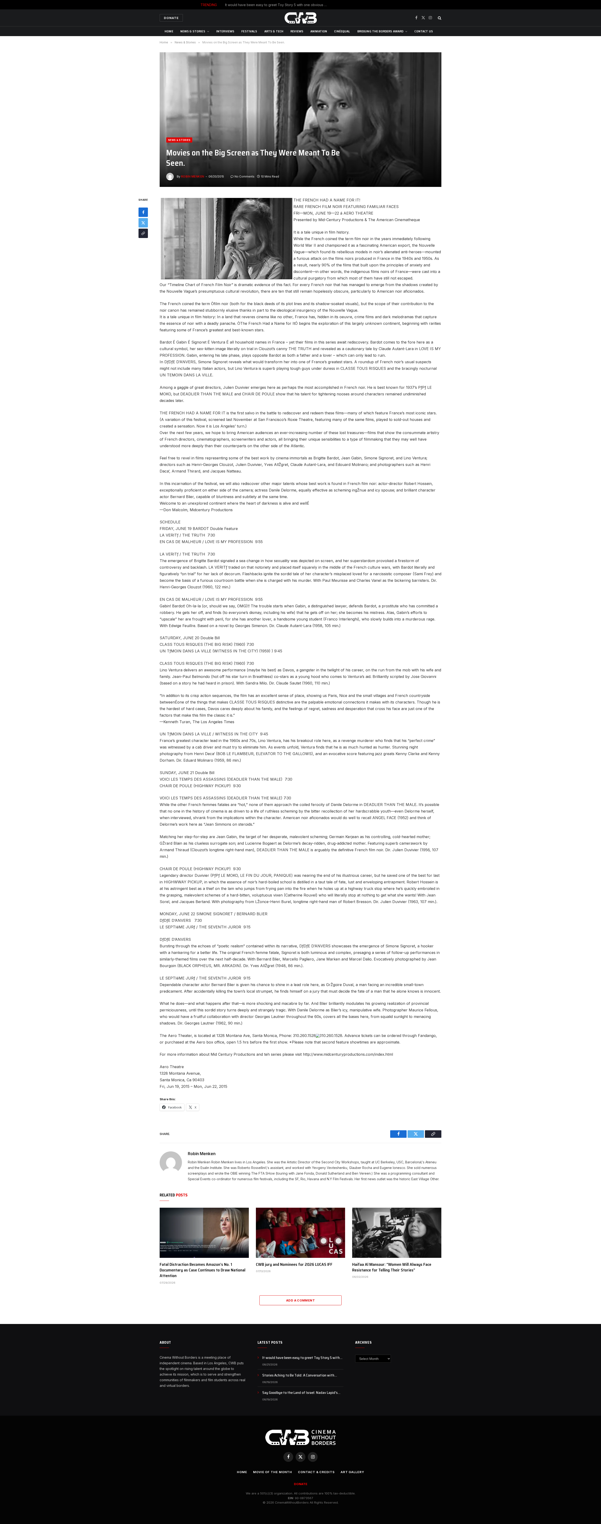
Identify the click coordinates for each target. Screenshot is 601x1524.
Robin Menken (192, 176)
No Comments (244, 176)
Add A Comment (300, 1300)
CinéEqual (342, 31)
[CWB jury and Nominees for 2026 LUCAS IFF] (300, 1233)
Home (169, 31)
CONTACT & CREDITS (316, 1472)
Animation (318, 31)
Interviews (225, 31)
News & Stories (192, 31)
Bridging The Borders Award (380, 31)
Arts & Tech (274, 31)
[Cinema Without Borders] (300, 17)
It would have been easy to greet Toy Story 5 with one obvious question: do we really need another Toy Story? (302, 1358)
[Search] (439, 18)
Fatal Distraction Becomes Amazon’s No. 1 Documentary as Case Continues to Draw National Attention (202, 1270)
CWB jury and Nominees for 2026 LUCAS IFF (294, 1264)
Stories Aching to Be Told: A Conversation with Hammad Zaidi (311, 5)
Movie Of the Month (272, 1472)
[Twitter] (143, 223)
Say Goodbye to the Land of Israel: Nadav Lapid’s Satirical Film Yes (300, 1392)
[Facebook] (143, 212)
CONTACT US (423, 31)
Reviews (296, 31)
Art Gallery (352, 1472)
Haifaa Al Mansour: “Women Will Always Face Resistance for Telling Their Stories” (391, 1267)
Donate (171, 18)
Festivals (249, 31)
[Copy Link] (143, 233)
